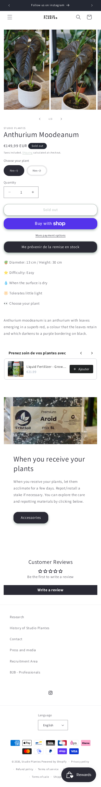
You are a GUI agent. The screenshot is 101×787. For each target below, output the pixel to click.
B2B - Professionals (25, 672)
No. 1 (17, 172)
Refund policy (24, 769)
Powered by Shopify (54, 761)
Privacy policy (80, 761)
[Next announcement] (92, 5)
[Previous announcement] (9, 5)
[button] (9, 17)
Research (17, 617)
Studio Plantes (31, 761)
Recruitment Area (24, 661)
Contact (16, 639)
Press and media (23, 650)
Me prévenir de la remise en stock (50, 246)
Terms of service (48, 769)
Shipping (27, 152)
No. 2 (40, 172)
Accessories (31, 517)
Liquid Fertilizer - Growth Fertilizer (46, 366)
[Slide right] (61, 119)
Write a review (50, 589)
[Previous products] (81, 353)
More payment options (51, 235)
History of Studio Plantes (30, 628)
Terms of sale (40, 776)
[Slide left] (39, 119)
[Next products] (92, 353)
